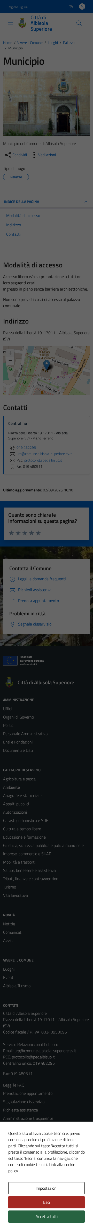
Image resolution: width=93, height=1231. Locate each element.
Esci (46, 1202)
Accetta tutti (47, 1216)
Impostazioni (46, 1188)
